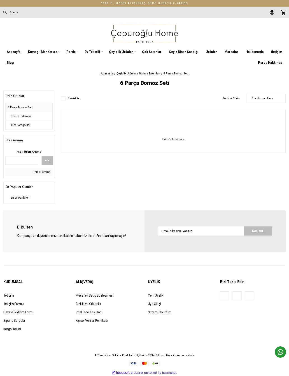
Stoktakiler (74, 98)
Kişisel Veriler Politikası (92, 320)
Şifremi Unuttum (160, 312)
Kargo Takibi (12, 329)
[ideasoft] (121, 373)
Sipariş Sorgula (14, 320)
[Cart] (282, 12)
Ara (47, 160)
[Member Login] (271, 12)
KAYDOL (258, 231)
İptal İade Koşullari (89, 312)
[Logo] (144, 34)
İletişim (8, 295)
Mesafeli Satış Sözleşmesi (94, 295)
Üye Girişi (154, 304)
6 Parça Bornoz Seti (175, 73)
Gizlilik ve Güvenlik (88, 304)
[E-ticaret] (144, 373)
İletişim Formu (13, 304)
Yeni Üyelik (155, 295)
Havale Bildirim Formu (18, 312)
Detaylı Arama (41, 172)
